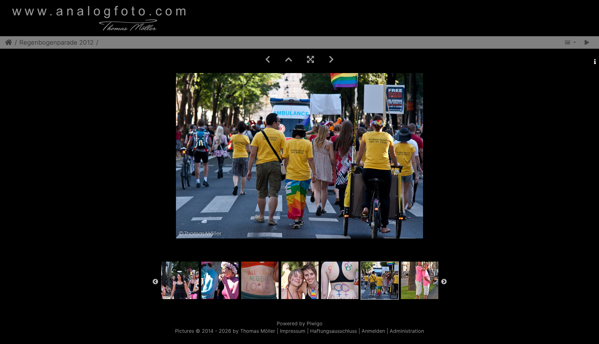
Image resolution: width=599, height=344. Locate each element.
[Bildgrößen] (570, 42)
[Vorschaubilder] (289, 59)
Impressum (292, 331)
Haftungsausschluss (333, 331)
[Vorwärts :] (331, 59)
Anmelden (373, 331)
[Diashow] (587, 42)
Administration (407, 331)
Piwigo (315, 323)
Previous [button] (155, 282)
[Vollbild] (310, 59)
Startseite (8, 42)
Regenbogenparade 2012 (56, 42)
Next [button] (444, 282)
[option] (180, 280)
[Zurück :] (268, 59)
